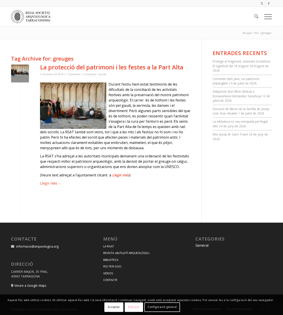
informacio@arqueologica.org (37, 246)
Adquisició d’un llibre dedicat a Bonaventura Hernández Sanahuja (237, 93)
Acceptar (114, 307)
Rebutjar (134, 307)
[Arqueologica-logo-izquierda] (32, 16)
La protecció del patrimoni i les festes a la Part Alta (111, 67)
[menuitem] (256, 16)
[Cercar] (256, 16)
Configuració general (162, 307)
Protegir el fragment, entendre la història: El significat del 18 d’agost (242, 63)
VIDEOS (108, 273)
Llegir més (48, 183)
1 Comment (73, 74)
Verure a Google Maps (30, 285)
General (91, 74)
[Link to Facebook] (268, 3)
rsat (104, 74)
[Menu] (266, 16)
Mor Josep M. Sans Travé (230, 134)
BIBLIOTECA (110, 260)
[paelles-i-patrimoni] (20, 73)
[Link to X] (262, 3)
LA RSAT (108, 246)
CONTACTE (110, 280)
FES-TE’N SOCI (112, 266)
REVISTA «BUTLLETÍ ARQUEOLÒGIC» (126, 253)
